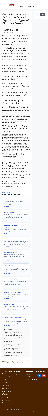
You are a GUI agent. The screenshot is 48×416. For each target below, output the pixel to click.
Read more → (7, 206)
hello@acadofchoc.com (31, 379)
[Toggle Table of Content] (27, 329)
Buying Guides (31, 6)
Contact (21, 2)
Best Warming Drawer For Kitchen (12, 342)
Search (42, 14)
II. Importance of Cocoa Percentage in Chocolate (14, 332)
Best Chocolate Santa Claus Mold (11, 239)
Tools (31, 2)
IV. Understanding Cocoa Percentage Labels (13, 335)
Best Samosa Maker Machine (10, 279)
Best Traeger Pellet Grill (9, 212)
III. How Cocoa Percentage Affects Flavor (13, 334)
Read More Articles (8, 341)
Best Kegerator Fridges (9, 304)
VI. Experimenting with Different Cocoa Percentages (15, 340)
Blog (26, 2)
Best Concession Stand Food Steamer (13, 353)
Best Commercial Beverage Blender (12, 344)
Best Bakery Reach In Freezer (11, 351)
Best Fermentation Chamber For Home (12, 292)
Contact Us (29, 376)
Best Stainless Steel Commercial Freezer (13, 317)
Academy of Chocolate (7, 372)
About (16, 2)
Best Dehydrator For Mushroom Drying (12, 198)
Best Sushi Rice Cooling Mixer (12, 355)
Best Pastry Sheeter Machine (10, 252)
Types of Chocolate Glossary (9, 358)
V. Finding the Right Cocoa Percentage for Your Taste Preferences (15, 338)
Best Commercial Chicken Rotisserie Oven (14, 352)
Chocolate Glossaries (19, 6)
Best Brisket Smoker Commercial (12, 348)
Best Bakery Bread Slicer (10, 349)
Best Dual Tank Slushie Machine (11, 225)
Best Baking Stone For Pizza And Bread (12, 265)
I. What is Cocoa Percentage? (10, 331)
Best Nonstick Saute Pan (10, 345)
